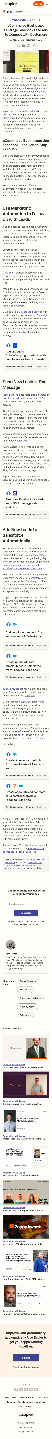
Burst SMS (22, 440)
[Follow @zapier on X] (26, 1389)
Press (39, 1397)
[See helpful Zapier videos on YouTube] (31, 1389)
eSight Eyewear (11, 688)
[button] (26, 913)
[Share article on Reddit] (28, 45)
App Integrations (37, 1402)
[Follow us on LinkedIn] (21, 1389)
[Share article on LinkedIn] (23, 45)
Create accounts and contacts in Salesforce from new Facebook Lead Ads (25, 785)
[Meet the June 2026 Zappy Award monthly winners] (26, 1192)
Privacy (29, 1431)
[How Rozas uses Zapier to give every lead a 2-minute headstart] (26, 1048)
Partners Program (26, 1406)
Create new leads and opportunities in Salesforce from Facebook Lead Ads (26, 654)
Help (14, 1397)
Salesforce (36, 577)
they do (30, 695)
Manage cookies (26, 1427)
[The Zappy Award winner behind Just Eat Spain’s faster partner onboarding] (26, 1085)
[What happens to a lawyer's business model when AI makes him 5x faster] (26, 1120)
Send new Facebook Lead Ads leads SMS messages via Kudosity (24, 491)
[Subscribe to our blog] (36, 1389)
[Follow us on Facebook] (16, 1389)
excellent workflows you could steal (22, 398)
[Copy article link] (33, 45)
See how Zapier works (26, 1367)
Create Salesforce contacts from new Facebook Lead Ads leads (25, 752)
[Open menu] (47, 3)
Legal (21, 1431)
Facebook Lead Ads (34, 91)
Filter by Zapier (35, 738)
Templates (23, 1402)
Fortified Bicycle (11, 394)
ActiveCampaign (39, 315)
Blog (9, 12)
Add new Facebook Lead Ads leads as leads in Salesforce (25, 622)
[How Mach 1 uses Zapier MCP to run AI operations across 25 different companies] (26, 1156)
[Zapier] (10, 4)
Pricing (7, 1397)
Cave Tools (9, 272)
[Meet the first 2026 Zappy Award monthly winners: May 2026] (26, 1227)
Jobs (46, 1397)
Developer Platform (26, 1397)
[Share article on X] (18, 45)
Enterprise (12, 1402)
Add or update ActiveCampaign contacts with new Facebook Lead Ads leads (23, 345)
